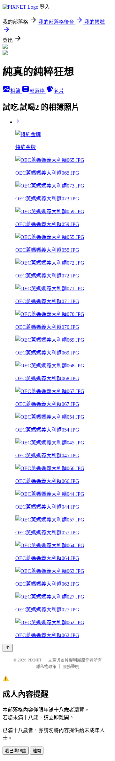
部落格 (37, 91)
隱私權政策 (46, 666)
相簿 (16, 91)
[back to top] (8, 648)
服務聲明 (71, 666)
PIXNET (34, 660)
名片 (59, 91)
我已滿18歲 (15, 750)
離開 (37, 750)
